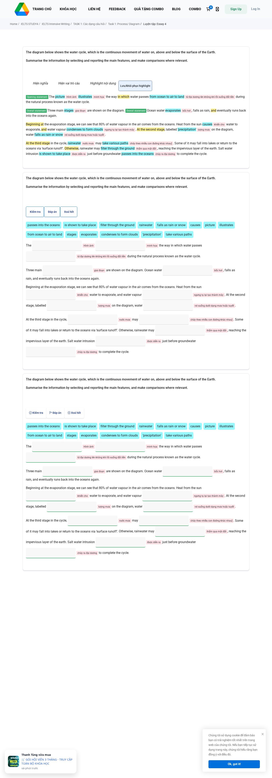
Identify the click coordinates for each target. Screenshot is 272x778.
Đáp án (52, 211)
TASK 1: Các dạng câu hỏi (89, 24)
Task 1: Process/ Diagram (124, 24)
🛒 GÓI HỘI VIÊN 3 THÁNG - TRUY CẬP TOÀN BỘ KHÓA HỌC (47, 761)
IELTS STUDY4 (29, 24)
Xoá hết (69, 211)
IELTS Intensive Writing (56, 24)
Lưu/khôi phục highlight (135, 85)
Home (13, 24)
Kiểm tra (35, 211)
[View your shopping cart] (209, 9)
